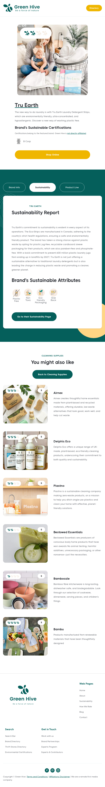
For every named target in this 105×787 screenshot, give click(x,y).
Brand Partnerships (50, 741)
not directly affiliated (76, 133)
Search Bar (10, 736)
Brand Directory (12, 741)
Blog (81, 712)
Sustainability (85, 701)
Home (82, 690)
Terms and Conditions (37, 776)
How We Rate (85, 706)
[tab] (14, 187)
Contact (83, 717)
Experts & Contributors (52, 752)
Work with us (47, 736)
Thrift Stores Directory (15, 747)
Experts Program (49, 747)
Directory (94, 8)
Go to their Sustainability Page (34, 316)
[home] (22, 8)
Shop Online (52, 154)
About (82, 696)
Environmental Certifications (18, 752)
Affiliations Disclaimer (59, 776)
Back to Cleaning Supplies (52, 374)
